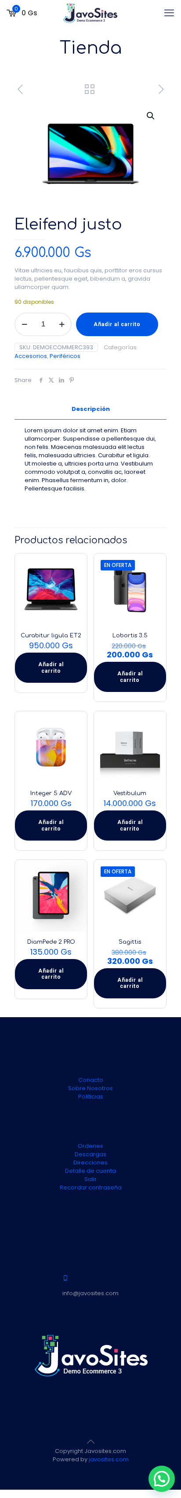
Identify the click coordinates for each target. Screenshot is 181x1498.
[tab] (90, 409)
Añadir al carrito (117, 324)
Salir (90, 1179)
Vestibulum (129, 793)
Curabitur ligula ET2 (51, 636)
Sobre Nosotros (90, 1088)
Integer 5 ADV (51, 793)
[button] (151, 116)
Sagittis (130, 942)
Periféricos (65, 356)
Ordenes (90, 1146)
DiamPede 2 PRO (51, 942)
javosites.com (108, 1459)
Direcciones (90, 1162)
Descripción (91, 409)
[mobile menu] (169, 13)
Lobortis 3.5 (130, 636)
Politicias (90, 1096)
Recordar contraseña (91, 1187)
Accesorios (30, 356)
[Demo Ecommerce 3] (90, 13)
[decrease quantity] (24, 324)
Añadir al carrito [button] (51, 667)
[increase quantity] (61, 324)
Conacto (90, 1080)
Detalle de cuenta (90, 1171)
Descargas (90, 1154)
